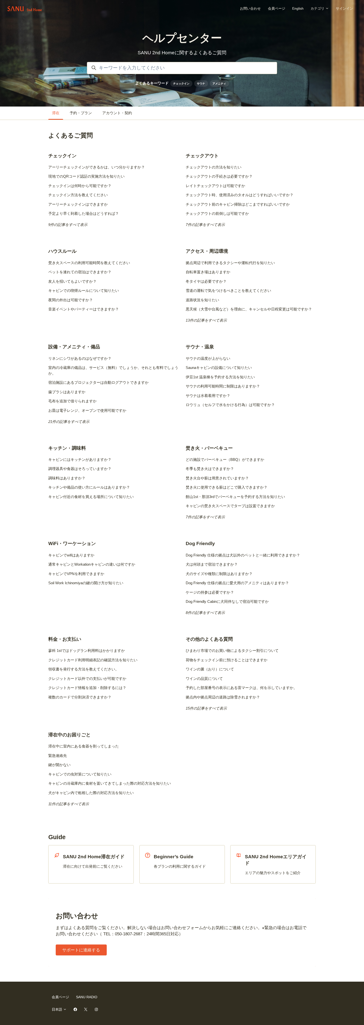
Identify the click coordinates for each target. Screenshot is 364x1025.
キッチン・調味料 (67, 448)
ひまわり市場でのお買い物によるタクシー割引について (232, 650)
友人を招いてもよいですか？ (72, 281)
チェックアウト (202, 155)
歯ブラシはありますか (66, 392)
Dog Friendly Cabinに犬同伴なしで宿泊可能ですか (227, 601)
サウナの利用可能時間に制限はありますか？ (223, 386)
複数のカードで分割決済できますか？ (79, 697)
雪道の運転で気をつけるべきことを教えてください (228, 290)
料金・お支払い (64, 639)
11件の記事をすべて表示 (68, 804)
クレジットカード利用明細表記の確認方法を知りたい (92, 660)
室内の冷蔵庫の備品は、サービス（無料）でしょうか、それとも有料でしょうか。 (113, 370)
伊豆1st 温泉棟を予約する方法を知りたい (220, 377)
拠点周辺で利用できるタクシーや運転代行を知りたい (230, 263)
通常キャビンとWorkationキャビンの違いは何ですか (91, 564)
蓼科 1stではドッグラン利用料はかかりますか (86, 650)
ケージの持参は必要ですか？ (210, 592)
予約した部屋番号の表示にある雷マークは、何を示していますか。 (241, 688)
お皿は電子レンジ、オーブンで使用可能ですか (87, 410)
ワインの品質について (204, 678)
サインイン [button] (344, 8)
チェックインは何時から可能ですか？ (79, 186)
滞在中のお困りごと (69, 734)
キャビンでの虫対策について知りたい (79, 774)
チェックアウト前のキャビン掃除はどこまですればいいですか (238, 204)
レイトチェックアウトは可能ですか (215, 186)
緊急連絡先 (57, 755)
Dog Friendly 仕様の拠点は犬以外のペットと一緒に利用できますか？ (243, 555)
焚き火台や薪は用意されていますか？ (217, 478)
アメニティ (219, 83)
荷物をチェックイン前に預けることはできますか (226, 660)
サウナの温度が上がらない (208, 358)
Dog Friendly (200, 543)
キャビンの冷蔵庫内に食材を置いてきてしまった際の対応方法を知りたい (109, 783)
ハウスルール (62, 251)
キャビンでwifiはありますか (71, 555)
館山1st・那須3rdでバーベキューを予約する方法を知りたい (235, 497)
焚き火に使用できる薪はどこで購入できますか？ (226, 487)
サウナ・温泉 (200, 346)
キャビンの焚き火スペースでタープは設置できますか (230, 506)
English (298, 8)
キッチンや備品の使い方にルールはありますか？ (89, 487)
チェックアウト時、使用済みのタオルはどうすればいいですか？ (239, 195)
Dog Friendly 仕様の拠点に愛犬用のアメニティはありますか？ (237, 583)
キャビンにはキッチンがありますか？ (79, 459)
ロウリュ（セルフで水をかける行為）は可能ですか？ (230, 405)
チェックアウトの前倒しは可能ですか (217, 213)
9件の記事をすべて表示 (67, 224)
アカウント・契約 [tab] (117, 113)
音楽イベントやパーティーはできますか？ (83, 309)
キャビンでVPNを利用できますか (76, 574)
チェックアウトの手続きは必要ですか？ (219, 176)
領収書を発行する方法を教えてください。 (83, 669)
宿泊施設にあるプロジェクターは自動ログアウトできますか (98, 382)
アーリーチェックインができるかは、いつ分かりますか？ (96, 167)
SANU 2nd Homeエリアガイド (276, 860)
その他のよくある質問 (209, 639)
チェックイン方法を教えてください (78, 195)
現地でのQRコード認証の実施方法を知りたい (86, 176)
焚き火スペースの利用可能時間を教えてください (89, 263)
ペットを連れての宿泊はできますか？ (79, 272)
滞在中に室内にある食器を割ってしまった (83, 746)
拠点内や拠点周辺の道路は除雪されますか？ (223, 697)
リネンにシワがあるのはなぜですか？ (79, 358)
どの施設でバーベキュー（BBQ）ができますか (225, 459)
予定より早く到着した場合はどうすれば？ (83, 213)
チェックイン (181, 83)
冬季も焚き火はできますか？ (210, 469)
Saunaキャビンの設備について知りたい (219, 367)
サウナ (201, 83)
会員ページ (276, 8)
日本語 (57, 1009)
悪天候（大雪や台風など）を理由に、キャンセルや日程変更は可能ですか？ (249, 309)
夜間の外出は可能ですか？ (70, 300)
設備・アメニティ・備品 (74, 346)
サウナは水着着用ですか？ (208, 395)
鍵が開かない (59, 765)
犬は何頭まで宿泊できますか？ (212, 564)
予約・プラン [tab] (81, 113)
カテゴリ (318, 8)
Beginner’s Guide (173, 856)
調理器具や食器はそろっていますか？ (79, 469)
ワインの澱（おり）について (210, 669)
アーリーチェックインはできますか (78, 204)
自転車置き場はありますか (208, 272)
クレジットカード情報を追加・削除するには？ (87, 688)
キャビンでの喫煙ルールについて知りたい (83, 290)
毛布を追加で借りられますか (72, 401)
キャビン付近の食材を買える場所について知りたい (91, 497)
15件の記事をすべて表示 (206, 708)
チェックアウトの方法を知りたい (213, 167)
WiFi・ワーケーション (72, 543)
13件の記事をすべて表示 (206, 320)
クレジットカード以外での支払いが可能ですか (87, 678)
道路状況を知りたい (202, 300)
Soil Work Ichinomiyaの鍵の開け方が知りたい (85, 583)
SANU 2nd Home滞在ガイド (94, 856)
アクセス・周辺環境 (207, 251)
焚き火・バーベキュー (209, 448)
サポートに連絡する (81, 950)
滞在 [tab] (55, 113)
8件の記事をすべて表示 (205, 612)
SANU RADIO (86, 997)
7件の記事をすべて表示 (205, 224)
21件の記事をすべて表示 (68, 421)
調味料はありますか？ (66, 478)
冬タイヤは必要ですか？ (206, 281)
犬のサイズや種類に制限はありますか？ (219, 574)
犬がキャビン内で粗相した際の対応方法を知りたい (91, 793)
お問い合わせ (250, 8)
